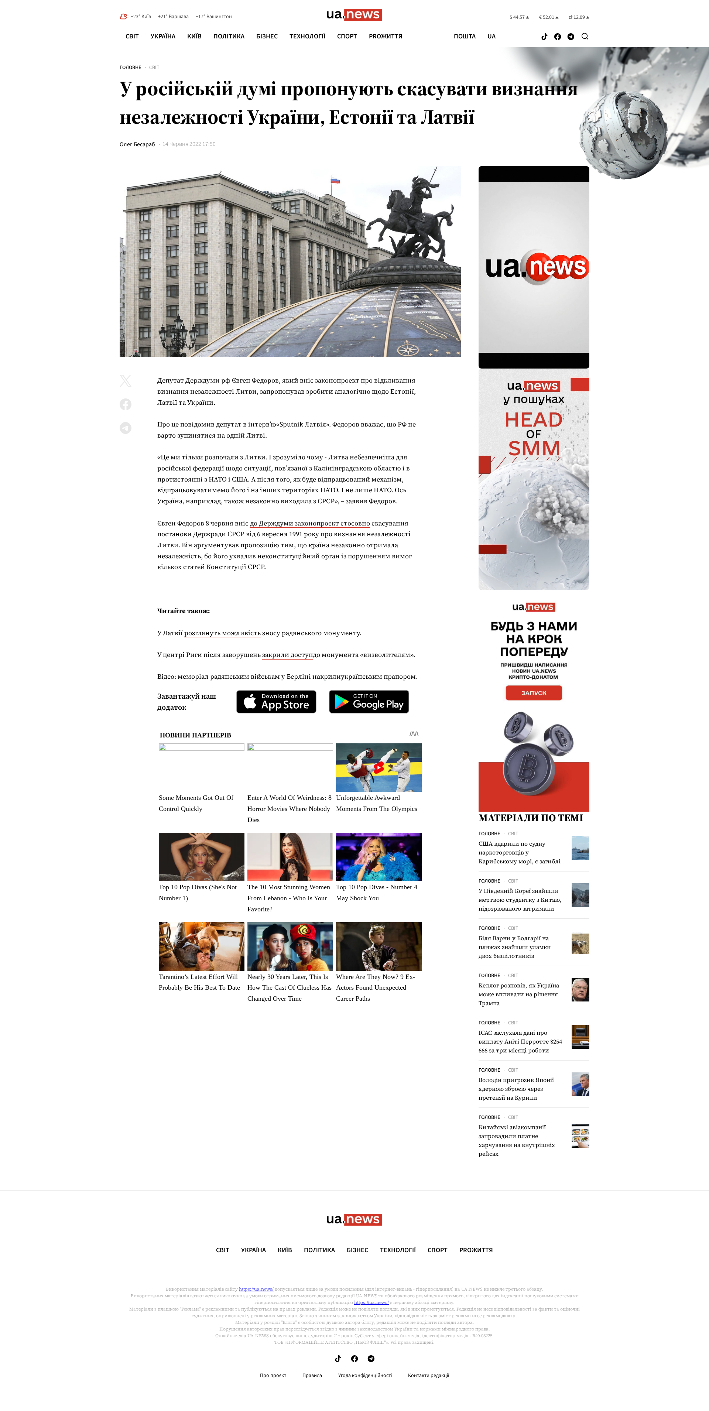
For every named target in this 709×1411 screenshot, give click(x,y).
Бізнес (267, 36)
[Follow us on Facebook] (557, 37)
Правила (312, 1375)
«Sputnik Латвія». (303, 424)
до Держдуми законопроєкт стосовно (310, 523)
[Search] (584, 36)
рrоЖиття (386, 36)
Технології (307, 36)
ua (491, 36)
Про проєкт (273, 1375)
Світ (132, 36)
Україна (163, 36)
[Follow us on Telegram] (571, 37)
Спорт (347, 36)
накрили (326, 676)
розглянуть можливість (222, 632)
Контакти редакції (428, 1375)
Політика (228, 36)
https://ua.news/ (256, 1289)
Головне (130, 67)
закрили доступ (287, 654)
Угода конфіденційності (365, 1375)
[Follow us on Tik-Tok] (544, 37)
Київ (194, 36)
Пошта (465, 36)
